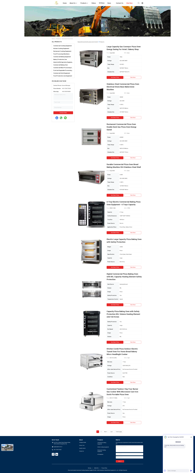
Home (53, 38)
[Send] (191, 470)
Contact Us (81, 451)
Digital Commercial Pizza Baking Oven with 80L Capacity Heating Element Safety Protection (124, 277)
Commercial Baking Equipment (62, 56)
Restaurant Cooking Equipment (62, 51)
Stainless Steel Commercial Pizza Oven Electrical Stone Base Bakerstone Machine (123, 87)
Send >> (120, 461)
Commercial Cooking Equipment (62, 45)
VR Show (101, 3)
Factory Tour (81, 445)
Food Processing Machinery (61, 54)
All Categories (100, 454)
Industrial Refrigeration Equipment (63, 62)
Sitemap (89, 468)
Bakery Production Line (60, 59)
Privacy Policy (104, 468)
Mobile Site (96, 468)
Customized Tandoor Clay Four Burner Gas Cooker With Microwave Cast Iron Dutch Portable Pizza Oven (122, 392)
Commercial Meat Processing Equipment (63, 67)
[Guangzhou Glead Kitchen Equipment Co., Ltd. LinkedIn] (56, 454)
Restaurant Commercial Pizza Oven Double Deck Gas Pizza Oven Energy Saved (121, 127)
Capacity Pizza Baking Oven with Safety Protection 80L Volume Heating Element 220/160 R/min (123, 314)
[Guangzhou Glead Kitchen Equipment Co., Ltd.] (56, 2)
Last (111, 431)
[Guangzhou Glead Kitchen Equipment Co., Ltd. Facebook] (53, 454)
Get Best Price (115, 77)
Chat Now (133, 77)
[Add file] (165, 470)
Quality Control (82, 448)
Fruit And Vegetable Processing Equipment (63, 70)
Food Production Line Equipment (62, 76)
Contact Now (63, 112)
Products (58, 38)
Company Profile (82, 442)
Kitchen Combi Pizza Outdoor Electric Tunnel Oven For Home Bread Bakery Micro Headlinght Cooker (122, 351)
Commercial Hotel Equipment (61, 73)
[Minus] (191, 437)
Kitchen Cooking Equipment (61, 48)
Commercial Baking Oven (60, 65)
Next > (105, 431)
